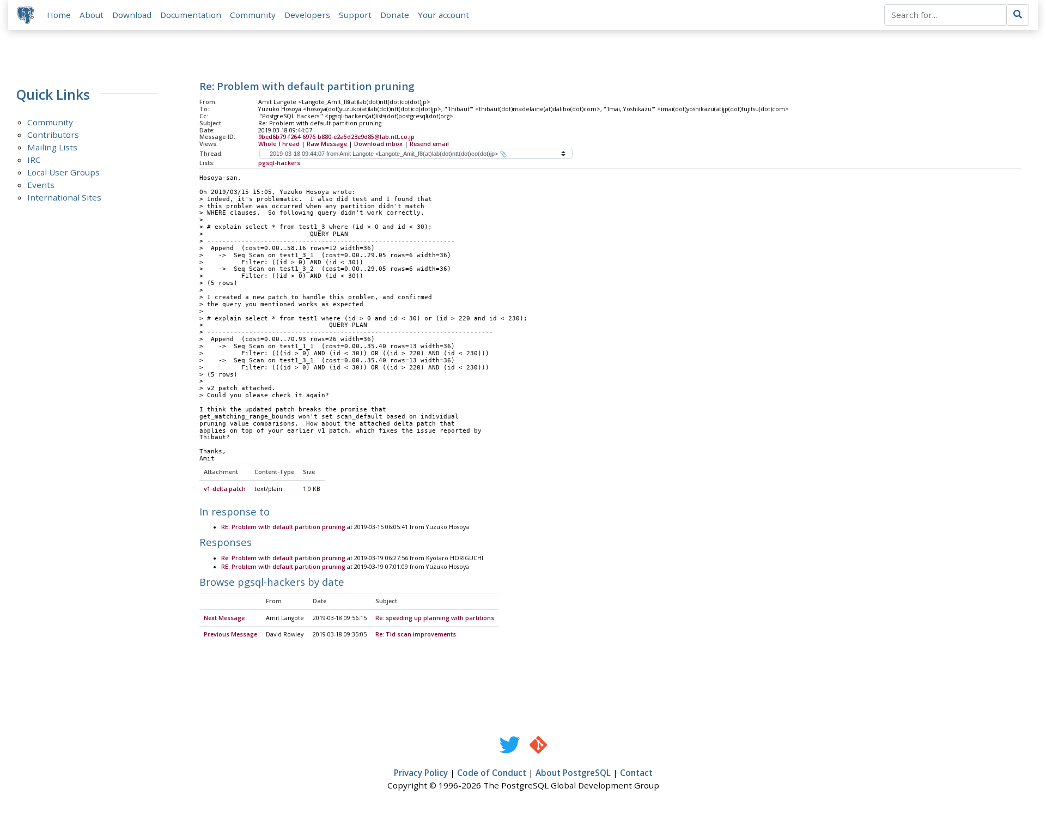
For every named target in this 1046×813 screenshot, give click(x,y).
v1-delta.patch (225, 489)
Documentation (190, 14)
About (92, 14)
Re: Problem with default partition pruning (283, 558)
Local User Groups (63, 172)
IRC (34, 159)
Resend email (429, 144)
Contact (636, 772)
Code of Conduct (491, 772)
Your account (443, 14)
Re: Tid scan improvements (415, 634)
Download (131, 14)
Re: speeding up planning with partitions (434, 618)
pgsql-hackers (279, 163)
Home (59, 14)
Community (253, 14)
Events (40, 184)
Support (355, 14)
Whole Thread (279, 144)
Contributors (53, 134)
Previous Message (230, 634)
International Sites (64, 197)
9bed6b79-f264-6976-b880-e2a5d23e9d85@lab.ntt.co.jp (336, 137)
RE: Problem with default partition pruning (283, 527)
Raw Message (327, 144)
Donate (394, 14)
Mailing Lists (52, 147)
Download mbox (378, 144)
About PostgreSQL (573, 772)
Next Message (224, 618)
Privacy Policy (421, 772)
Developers (307, 14)
